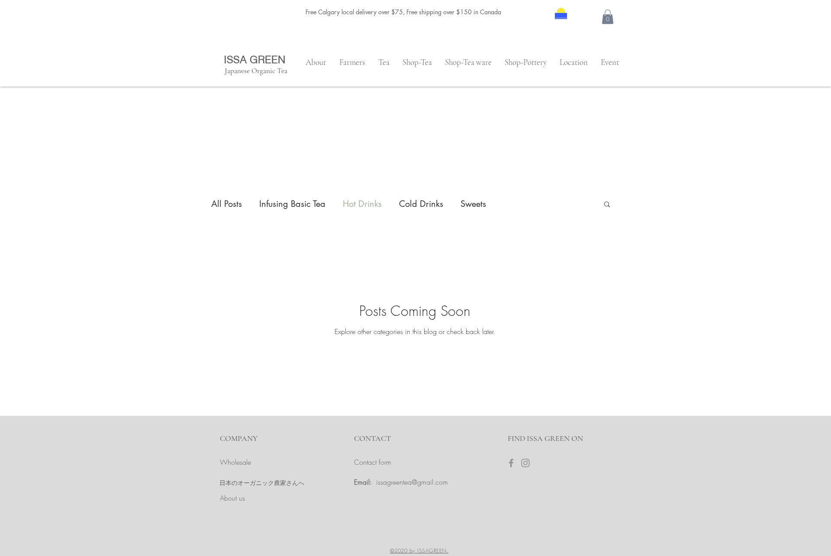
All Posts (226, 204)
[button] (608, 17)
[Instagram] (525, 463)
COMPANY (239, 438)
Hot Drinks (362, 204)
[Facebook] (511, 463)
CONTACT (372, 438)
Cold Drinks (421, 204)
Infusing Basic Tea (292, 204)
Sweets (473, 204)
